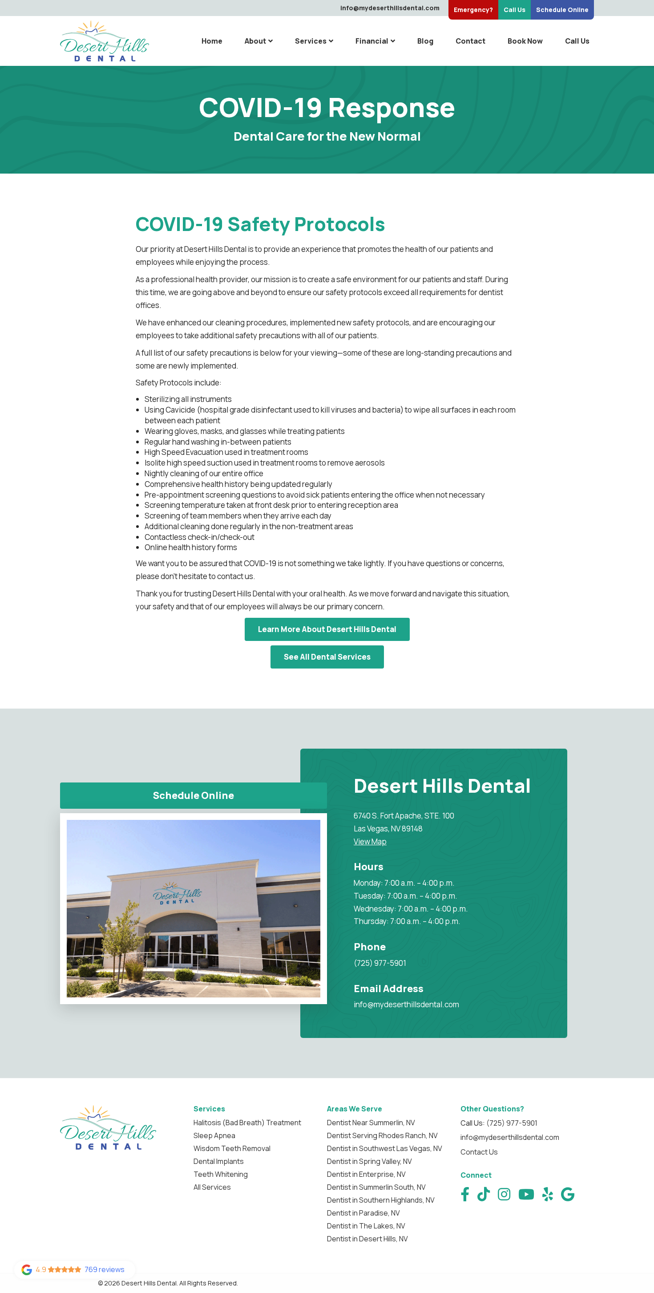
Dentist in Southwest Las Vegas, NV (384, 1148)
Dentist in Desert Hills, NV (367, 1239)
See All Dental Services (327, 657)
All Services (212, 1187)
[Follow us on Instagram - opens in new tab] (504, 1194)
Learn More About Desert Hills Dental (327, 629)
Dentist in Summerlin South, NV (376, 1187)
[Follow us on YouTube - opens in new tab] (526, 1194)
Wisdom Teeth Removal (232, 1148)
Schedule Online (562, 9)
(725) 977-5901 (380, 963)
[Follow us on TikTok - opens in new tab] (483, 1194)
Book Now (525, 41)
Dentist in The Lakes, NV (366, 1226)
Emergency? (473, 9)
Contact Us (479, 1152)
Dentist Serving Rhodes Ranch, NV (382, 1135)
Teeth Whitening (221, 1174)
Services (311, 41)
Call (514, 9)
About (255, 41)
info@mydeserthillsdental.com (390, 8)
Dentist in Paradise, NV (363, 1213)
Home (212, 41)
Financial (371, 41)
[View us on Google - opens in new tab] (568, 1194)
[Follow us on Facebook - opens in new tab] (464, 1194)
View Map (370, 841)
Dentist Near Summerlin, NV (371, 1122)
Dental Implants (219, 1161)
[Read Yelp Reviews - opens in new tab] (547, 1194)
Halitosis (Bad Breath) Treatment (247, 1122)
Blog (425, 41)
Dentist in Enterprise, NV (366, 1174)
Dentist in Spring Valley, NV (369, 1161)
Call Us (577, 41)
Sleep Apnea (214, 1135)
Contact (470, 41)
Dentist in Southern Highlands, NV (381, 1200)
